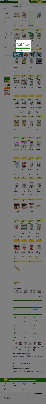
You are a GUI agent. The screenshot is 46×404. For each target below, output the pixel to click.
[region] (23, 46)
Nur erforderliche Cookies (23, 50)
